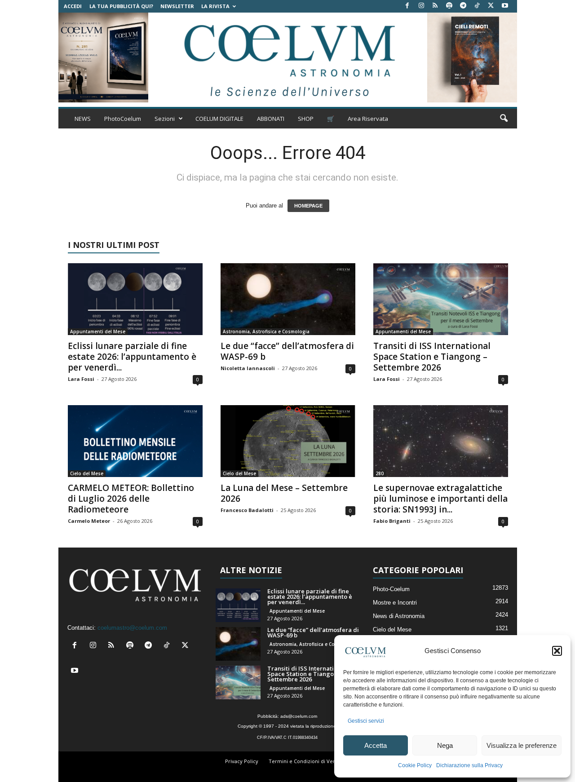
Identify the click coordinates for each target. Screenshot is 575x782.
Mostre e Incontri (395, 602)
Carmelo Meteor (89, 520)
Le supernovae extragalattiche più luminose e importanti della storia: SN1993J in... (440, 498)
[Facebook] (407, 6)
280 (380, 473)
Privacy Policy (241, 761)
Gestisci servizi (366, 721)
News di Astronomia (399, 616)
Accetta (375, 745)
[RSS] (435, 6)
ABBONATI (270, 119)
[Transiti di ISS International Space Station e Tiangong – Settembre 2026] (440, 299)
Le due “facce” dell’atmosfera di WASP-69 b (287, 351)
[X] (491, 6)
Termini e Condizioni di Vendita (307, 761)
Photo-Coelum (391, 589)
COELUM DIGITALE (219, 119)
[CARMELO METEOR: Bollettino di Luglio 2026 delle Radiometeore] (135, 441)
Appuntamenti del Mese (97, 331)
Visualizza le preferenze (522, 745)
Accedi (73, 6)
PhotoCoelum (122, 119)
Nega (445, 745)
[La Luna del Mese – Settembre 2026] (288, 441)
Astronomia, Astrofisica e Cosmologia (266, 331)
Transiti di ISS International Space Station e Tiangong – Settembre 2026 (432, 356)
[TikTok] (477, 6)
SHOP (306, 119)
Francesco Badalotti (247, 510)
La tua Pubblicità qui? (121, 6)
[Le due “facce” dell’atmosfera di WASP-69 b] (288, 299)
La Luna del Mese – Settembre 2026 (284, 493)
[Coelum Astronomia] (287, 57)
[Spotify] (449, 6)
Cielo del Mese (86, 473)
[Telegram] (463, 6)
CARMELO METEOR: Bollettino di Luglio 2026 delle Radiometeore (131, 498)
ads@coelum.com (298, 716)
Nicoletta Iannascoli (248, 368)
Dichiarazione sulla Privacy (469, 765)
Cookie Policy (415, 765)
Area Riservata (368, 119)
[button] (557, 650)
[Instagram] (421, 6)
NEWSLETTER (177, 6)
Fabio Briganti (392, 520)
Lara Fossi (81, 379)
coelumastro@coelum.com (132, 627)
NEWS (83, 119)
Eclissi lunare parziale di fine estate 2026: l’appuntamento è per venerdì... (132, 356)
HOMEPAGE (308, 205)
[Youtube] (505, 6)
